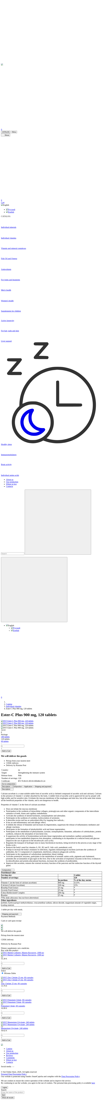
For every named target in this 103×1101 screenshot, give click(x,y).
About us (9, 479)
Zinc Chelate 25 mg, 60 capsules (14, 984)
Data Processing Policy (70, 1076)
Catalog (9, 1049)
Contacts (9, 486)
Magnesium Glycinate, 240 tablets (14, 1028)
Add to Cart (6, 751)
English (11, 212)
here (93, 1083)
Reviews (9, 1055)
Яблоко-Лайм (10, 973)
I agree (4, 1087)
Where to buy (11, 484)
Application (28, 786)
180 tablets (5, 737)
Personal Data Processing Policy (14, 1074)
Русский (11, 209)
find (3, 1095)
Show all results (8, 1098)
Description (6, 786)
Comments (10, 1058)
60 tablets (5, 741)
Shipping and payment (43, 786)
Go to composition (8, 784)
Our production (12, 482)
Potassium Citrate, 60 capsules (13, 1006)
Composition (17, 786)
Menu (14, 132)
